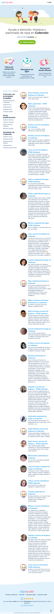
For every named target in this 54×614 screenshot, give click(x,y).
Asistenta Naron (7, 107)
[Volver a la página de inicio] (7, 2)
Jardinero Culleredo (8, 122)
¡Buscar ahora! (28, 42)
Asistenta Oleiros (7, 109)
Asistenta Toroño (7, 136)
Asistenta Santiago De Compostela (9, 101)
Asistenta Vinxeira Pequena (8, 142)
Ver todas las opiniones (27, 605)
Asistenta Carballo (8, 111)
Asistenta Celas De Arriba (10, 147)
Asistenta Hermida (8, 139)
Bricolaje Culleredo (8, 128)
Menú (49, 2)
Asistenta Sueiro (7, 145)
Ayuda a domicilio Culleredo (8, 125)
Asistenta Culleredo (8, 120)
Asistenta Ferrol (7, 104)
